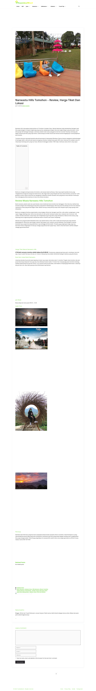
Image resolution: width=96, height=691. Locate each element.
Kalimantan (44, 6)
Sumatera (34, 6)
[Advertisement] (48, 18)
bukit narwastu (20, 589)
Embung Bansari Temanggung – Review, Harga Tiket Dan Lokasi (32, 590)
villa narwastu (35, 589)
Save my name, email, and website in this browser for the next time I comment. (37, 658)
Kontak (73, 689)
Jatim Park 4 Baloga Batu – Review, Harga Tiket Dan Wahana (31, 592)
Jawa (27, 6)
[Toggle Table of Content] (25, 188)
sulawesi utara (20, 587)
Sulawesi (53, 6)
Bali (23, 6)
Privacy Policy (67, 689)
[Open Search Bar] (79, 6)
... (15, 618)
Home (18, 6)
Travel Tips (61, 6)
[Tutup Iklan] (56, 674)
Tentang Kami (79, 689)
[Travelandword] (24, 2)
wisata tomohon (44, 589)
